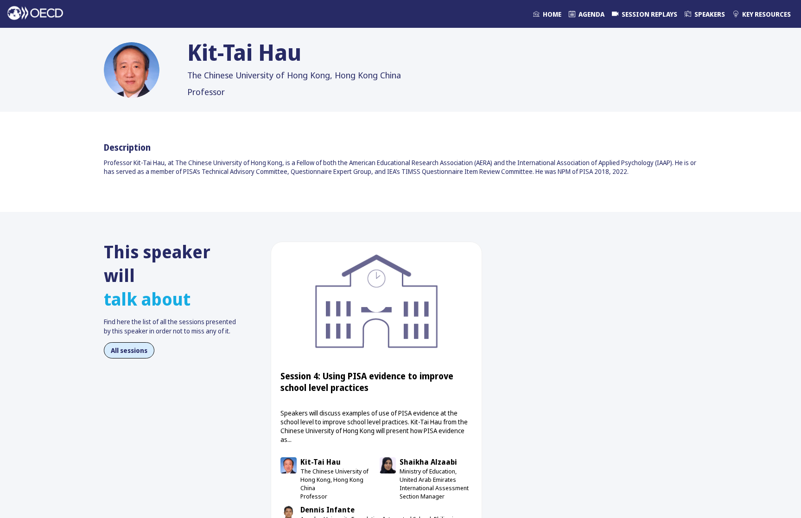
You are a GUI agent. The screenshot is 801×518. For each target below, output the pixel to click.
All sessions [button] (129, 350)
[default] (644, 14)
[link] (547, 14)
